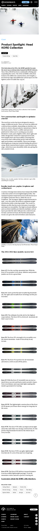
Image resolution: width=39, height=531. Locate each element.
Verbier (14, 492)
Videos (3, 5)
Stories (9, 5)
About (26, 514)
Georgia (21, 492)
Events (15, 5)
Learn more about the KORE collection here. (18, 479)
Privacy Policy (4, 525)
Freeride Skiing (6, 56)
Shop (26, 2)
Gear (19, 5)
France (21, 489)
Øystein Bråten (6, 492)
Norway (15, 489)
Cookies (27, 525)
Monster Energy (6, 489)
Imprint (11, 525)
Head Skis (15, 56)
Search (31, 2)
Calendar (26, 5)
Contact (26, 517)
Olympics (15, 487)
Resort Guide (14, 519)
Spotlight (4, 53)
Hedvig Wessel (6, 487)
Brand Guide (14, 517)
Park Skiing (29, 489)
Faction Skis (23, 487)
